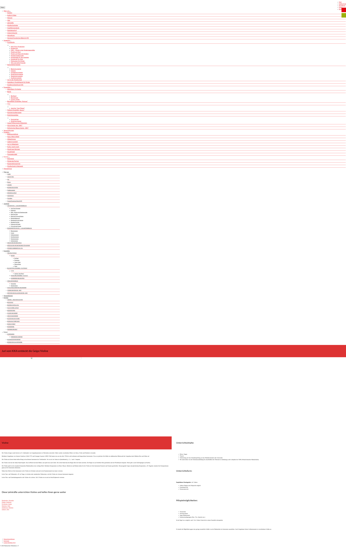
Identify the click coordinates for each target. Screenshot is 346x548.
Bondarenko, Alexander (8, 500)
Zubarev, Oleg (5, 509)
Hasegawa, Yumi (6, 506)
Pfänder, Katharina (6, 502)
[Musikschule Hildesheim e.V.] (173, 3)
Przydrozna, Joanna (7, 504)
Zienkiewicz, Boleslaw (7, 507)
